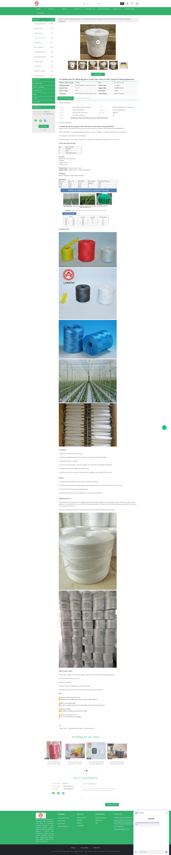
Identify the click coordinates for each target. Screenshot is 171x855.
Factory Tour (90, 9)
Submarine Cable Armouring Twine (44, 71)
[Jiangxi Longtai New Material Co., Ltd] (35, 120)
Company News (129, 9)
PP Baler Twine (43, 28)
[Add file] (135, 852)
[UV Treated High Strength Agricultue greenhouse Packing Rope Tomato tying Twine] (96, 751)
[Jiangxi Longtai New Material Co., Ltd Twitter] (132, 3)
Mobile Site (97, 847)
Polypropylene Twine (43, 23)
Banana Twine (43, 33)
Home (38, 9)
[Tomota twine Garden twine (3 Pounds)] (98, 42)
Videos (64, 9)
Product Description (84, 98)
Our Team (80, 825)
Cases (35, 98)
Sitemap (73, 847)
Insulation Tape (43, 61)
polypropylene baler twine (75, 728)
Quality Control (103, 9)
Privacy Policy (84, 847)
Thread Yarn (43, 66)
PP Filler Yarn (43, 42)
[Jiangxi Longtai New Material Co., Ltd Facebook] (127, 3)
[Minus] (166, 813)
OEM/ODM (98, 820)
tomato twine (63, 728)
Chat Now (40, 13)
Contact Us (117, 9)
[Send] (166, 852)
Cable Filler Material (43, 52)
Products (51, 9)
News (34, 94)
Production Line (100, 818)
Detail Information (65, 98)
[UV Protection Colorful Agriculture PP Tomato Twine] (75, 751)
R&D (96, 823)
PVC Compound (43, 47)
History (79, 820)
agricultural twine (89, 728)
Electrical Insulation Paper (43, 75)
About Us (77, 9)
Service (79, 823)
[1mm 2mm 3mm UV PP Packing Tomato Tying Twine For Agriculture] (54, 751)
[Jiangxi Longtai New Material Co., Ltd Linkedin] (137, 3)
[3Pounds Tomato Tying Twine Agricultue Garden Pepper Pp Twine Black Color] (117, 751)
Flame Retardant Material (43, 56)
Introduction (81, 818)
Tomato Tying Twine (43, 38)
